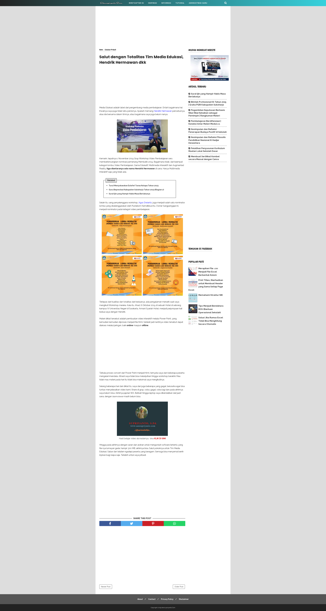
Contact (151, 599)
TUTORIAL (180, 3)
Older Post (178, 587)
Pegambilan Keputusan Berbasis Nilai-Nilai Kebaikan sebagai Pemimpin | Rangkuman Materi (206, 113)
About (140, 599)
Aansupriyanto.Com (168, 607)
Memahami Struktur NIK (210, 295)
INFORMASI (166, 3)
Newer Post (105, 587)
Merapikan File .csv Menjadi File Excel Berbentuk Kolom (208, 271)
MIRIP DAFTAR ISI (136, 3)
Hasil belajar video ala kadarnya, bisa (142, 438)
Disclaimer (184, 599)
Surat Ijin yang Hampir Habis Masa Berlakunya (129, 194)
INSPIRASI (152, 3)
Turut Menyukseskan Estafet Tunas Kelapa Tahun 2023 (133, 186)
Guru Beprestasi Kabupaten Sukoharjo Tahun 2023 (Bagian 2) (136, 190)
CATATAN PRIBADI (109, 9)
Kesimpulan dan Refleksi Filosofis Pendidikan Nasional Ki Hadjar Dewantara (207, 140)
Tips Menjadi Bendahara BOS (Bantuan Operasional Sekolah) (210, 309)
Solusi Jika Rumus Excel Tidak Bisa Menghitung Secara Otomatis (210, 320)
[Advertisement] (163, 27)
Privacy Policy (167, 599)
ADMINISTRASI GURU (198, 3)
